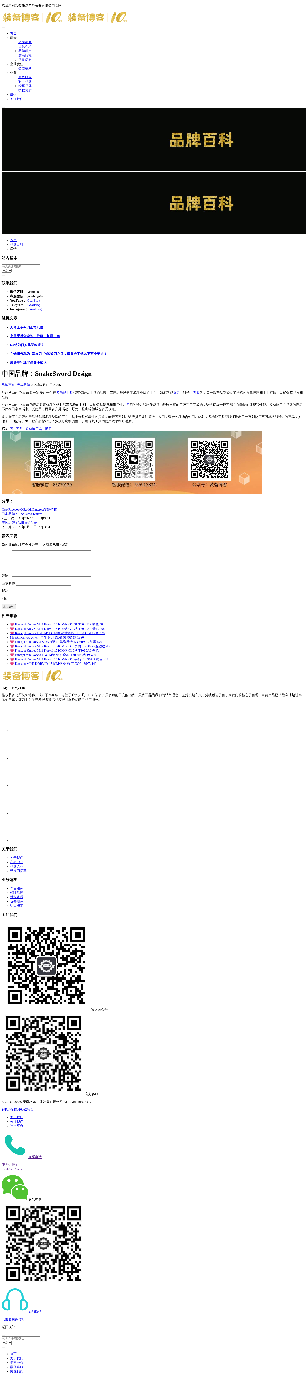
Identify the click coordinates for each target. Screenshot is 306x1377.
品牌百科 (16, 244)
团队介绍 (25, 46)
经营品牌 (25, 86)
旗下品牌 (25, 81)
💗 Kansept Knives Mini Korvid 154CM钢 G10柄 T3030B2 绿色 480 (57, 624)
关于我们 (16, 857)
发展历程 (25, 55)
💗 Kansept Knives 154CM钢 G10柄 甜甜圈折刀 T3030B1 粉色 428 (57, 633)
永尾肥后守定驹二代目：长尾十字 (35, 336)
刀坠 (196, 392)
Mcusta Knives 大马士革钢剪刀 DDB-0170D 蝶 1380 (47, 637)
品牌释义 (25, 51)
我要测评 (16, 901)
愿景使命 (25, 59)
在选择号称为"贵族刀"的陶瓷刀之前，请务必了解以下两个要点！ (58, 353)
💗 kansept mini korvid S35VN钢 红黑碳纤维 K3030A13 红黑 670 (56, 642)
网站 (5, 598)
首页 (13, 33)
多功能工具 (64, 392)
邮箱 (5, 591)
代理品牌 (16, 892)
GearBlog (33, 300)
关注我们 (16, 99)
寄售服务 (25, 77)
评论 (6, 575)
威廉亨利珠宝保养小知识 (28, 362)
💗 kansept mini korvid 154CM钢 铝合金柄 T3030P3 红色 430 (53, 655)
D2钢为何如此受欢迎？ (27, 345)
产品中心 (16, 862)
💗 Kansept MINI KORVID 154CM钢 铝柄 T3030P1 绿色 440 (53, 663)
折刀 (176, 392)
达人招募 (16, 906)
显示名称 (8, 583)
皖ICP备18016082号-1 (17, 1109)
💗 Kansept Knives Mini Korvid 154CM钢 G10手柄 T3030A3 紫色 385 (59, 659)
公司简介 (25, 42)
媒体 (13, 94)
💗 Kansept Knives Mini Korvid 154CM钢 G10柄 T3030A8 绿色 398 (57, 628)
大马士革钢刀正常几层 (26, 327)
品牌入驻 (16, 866)
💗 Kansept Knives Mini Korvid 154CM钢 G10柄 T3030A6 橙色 (54, 650)
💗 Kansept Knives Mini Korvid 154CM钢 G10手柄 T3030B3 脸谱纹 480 (60, 646)
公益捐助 (25, 68)
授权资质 (25, 90)
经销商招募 (18, 871)
